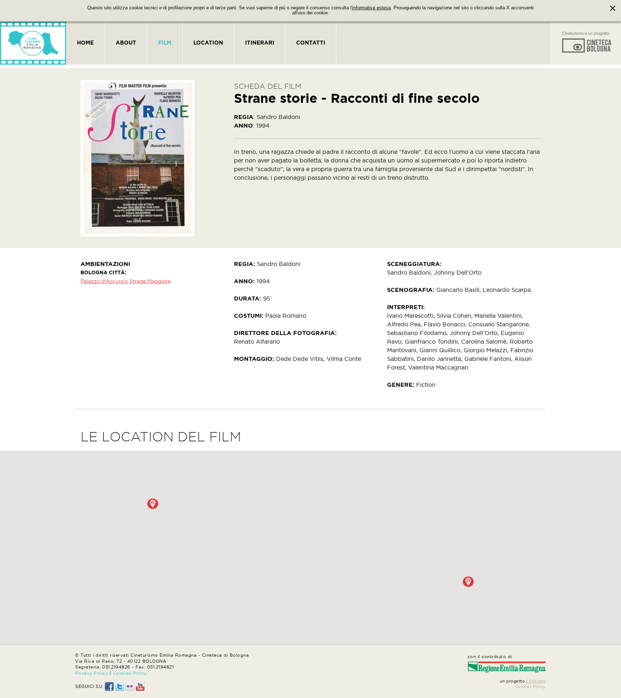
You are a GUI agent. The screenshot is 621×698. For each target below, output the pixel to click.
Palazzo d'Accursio (104, 281)
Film (164, 43)
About (126, 43)
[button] (152, 504)
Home (85, 43)
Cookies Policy (130, 673)
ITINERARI (259, 43)
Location (208, 43)
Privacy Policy (91, 673)
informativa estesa (371, 7)
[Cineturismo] (33, 43)
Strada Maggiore (150, 281)
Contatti (310, 43)
